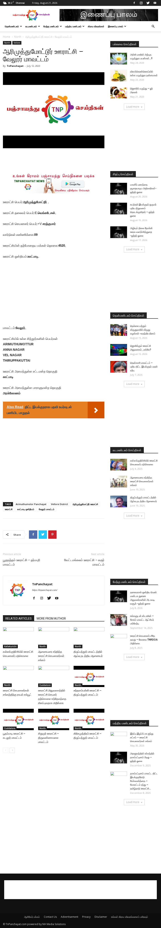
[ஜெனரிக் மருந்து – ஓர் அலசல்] (118, 92)
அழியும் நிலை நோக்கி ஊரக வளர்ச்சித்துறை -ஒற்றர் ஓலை (141, 232)
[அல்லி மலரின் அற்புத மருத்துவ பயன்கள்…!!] (118, 58)
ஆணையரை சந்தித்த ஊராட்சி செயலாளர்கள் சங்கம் (51, 656)
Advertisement (69, 917)
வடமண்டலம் (31, 26)
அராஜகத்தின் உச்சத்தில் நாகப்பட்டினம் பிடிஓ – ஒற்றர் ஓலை (142, 757)
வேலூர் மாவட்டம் (46, 509)
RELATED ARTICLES (18, 618)
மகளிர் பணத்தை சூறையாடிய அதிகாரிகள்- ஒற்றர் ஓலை (143, 188)
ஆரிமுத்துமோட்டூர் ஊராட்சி (85, 504)
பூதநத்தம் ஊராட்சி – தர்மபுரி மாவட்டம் (21, 562)
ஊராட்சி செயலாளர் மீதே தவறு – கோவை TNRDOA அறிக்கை (144, 639)
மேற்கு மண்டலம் (51, 26)
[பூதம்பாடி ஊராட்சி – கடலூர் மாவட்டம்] (18, 719)
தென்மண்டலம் (12, 26)
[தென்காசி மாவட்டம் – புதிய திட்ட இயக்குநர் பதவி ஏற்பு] (118, 367)
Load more (132, 106)
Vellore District (59, 504)
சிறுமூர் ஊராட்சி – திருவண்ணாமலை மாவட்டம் (48, 738)
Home (6, 37)
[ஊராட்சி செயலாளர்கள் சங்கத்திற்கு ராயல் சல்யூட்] (18, 676)
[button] (153, 26)
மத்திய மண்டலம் (73, 26)
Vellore (17, 42)
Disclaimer (101, 917)
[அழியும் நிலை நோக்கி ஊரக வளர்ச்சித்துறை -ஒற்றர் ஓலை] (118, 232)
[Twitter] (148, 3)
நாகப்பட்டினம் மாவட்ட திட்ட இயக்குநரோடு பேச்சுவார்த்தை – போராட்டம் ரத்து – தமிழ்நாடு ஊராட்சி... (144, 781)
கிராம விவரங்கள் (96, 26)
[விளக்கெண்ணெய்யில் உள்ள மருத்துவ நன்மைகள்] (118, 75)
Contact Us (50, 917)
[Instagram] (141, 3)
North (17, 37)
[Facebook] (134, 3)
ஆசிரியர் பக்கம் (32, 917)
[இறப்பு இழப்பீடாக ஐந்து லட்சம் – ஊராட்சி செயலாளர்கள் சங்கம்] (118, 738)
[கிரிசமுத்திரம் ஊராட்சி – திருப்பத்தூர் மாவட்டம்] (89, 719)
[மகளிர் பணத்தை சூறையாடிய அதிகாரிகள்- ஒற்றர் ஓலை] (118, 189)
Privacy (86, 917)
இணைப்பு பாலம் (115, 26)
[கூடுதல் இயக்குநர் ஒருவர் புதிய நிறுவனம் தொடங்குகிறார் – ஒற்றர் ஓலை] (118, 208)
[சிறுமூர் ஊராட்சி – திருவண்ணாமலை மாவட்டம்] (53, 719)
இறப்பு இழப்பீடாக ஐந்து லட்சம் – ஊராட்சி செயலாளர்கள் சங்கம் (141, 737)
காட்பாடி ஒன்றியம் (25, 509)
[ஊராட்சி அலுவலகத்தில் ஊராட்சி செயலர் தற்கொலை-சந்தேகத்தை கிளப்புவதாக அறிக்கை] (53, 676)
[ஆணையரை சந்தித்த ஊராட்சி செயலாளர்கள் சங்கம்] (53, 637)
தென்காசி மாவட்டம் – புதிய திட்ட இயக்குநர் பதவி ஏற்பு (143, 366)
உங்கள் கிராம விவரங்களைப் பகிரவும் (129, 917)
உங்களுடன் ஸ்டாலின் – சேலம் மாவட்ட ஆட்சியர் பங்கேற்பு (142, 620)
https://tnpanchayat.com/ (44, 590)
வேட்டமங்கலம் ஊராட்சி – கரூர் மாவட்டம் (84, 562)
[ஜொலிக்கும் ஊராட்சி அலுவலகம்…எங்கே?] (118, 350)
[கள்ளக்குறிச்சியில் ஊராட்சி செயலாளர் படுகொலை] (18, 637)
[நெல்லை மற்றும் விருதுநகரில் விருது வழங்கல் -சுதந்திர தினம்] (118, 330)
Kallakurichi (10, 646)
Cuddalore (45, 685)
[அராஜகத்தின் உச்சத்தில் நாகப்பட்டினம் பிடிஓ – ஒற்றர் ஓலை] (118, 757)
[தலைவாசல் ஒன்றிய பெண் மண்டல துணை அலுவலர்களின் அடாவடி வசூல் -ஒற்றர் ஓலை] (118, 596)
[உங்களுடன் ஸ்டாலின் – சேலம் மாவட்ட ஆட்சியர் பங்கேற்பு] (118, 620)
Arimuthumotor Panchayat (31, 504)
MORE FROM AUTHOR (51, 618)
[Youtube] (155, 3)
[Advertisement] (54, 160)
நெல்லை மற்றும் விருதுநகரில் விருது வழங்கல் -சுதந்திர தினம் (142, 330)
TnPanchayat (15, 65)
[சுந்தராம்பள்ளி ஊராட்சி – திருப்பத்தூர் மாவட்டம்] (89, 676)
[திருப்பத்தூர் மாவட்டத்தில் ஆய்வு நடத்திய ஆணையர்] (89, 637)
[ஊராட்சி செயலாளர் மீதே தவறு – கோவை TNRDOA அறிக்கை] (118, 640)
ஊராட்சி (9, 509)
